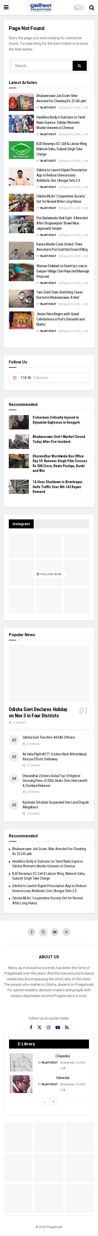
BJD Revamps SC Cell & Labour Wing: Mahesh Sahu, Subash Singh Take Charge (61, 148)
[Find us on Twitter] (43, 933)
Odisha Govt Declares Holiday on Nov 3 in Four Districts (38, 712)
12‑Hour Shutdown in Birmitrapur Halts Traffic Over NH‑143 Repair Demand (57, 487)
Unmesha (62, 1078)
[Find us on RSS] (66, 932)
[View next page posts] (53, 1101)
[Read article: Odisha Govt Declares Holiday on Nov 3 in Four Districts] (49, 674)
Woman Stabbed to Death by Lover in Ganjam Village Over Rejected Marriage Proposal (62, 271)
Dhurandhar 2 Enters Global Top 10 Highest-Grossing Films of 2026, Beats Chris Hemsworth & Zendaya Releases (55, 781)
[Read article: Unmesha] (21, 1084)
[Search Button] (91, 7)
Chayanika (63, 1056)
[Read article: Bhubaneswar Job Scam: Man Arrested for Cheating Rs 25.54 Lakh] (21, 102)
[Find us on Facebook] (32, 932)
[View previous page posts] (44, 1101)
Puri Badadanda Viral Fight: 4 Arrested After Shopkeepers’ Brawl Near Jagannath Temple (62, 223)
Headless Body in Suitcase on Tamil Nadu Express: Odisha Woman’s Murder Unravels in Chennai (60, 122)
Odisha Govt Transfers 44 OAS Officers (49, 737)
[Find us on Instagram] (49, 1028)
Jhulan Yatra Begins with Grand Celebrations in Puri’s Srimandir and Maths (60, 319)
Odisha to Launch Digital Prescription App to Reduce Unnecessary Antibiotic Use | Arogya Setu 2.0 (61, 175)
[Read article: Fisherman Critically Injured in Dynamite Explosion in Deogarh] (19, 422)
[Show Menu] (6, 7)
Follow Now (50, 574)
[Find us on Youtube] (55, 932)
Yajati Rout (48, 107)
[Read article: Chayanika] (21, 1063)
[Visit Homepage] (41, 7)
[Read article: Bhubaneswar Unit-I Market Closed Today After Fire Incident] (19, 441)
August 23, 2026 (71, 107)
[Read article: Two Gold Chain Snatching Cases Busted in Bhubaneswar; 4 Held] (21, 299)
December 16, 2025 (74, 1062)
